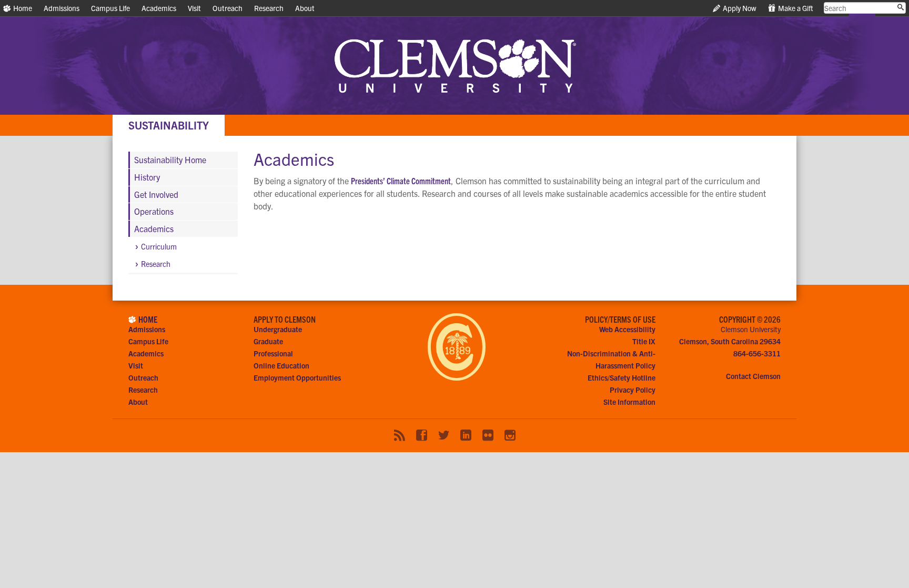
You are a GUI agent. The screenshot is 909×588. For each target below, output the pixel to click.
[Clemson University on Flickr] (487, 435)
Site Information (629, 401)
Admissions (61, 8)
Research (269, 8)
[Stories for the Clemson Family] (399, 435)
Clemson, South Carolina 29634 (730, 341)
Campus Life (110, 8)
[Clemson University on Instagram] (510, 435)
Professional (273, 353)
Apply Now (738, 8)
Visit (194, 8)
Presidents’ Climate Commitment (401, 180)
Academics (159, 8)
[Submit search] (900, 7)
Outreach (228, 8)
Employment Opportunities (297, 377)
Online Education (281, 365)
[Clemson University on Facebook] (421, 435)
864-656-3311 (757, 353)
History (147, 177)
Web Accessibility (627, 329)
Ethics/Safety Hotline (621, 377)
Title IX (643, 341)
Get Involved (156, 194)
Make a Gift (794, 8)
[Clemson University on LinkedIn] (465, 435)
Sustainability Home (170, 159)
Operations (154, 211)
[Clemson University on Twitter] (443, 435)
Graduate (268, 341)
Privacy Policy (632, 389)
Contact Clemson (753, 376)
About (305, 8)
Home (22, 8)
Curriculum (159, 246)
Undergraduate (278, 329)
